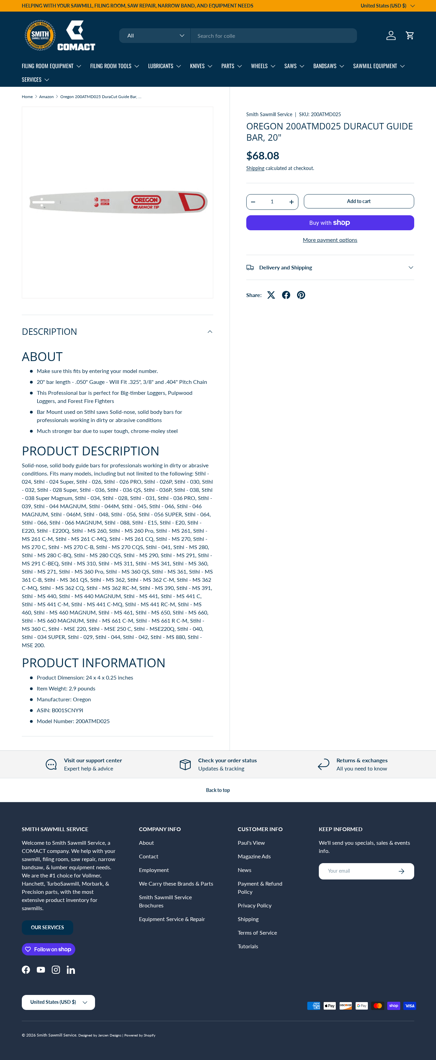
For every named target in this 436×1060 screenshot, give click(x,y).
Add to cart (359, 201)
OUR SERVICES (47, 927)
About (146, 842)
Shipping (255, 168)
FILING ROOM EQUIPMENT (48, 66)
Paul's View (251, 842)
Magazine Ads (254, 856)
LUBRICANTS (160, 66)
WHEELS (259, 66)
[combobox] (238, 35)
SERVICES (32, 79)
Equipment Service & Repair (172, 919)
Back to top (218, 790)
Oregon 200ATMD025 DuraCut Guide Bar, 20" (101, 97)
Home (27, 97)
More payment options (330, 239)
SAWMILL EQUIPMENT (375, 66)
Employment (154, 870)
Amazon (46, 97)
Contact (148, 856)
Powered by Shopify (139, 1035)
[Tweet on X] (271, 294)
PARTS (227, 66)
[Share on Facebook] (286, 294)
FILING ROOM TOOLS (110, 66)
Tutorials (248, 946)
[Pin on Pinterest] (301, 294)
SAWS (290, 66)
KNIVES (197, 66)
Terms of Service (257, 932)
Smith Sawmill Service (269, 114)
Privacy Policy (254, 905)
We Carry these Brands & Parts (176, 883)
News (244, 870)
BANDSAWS (325, 66)
